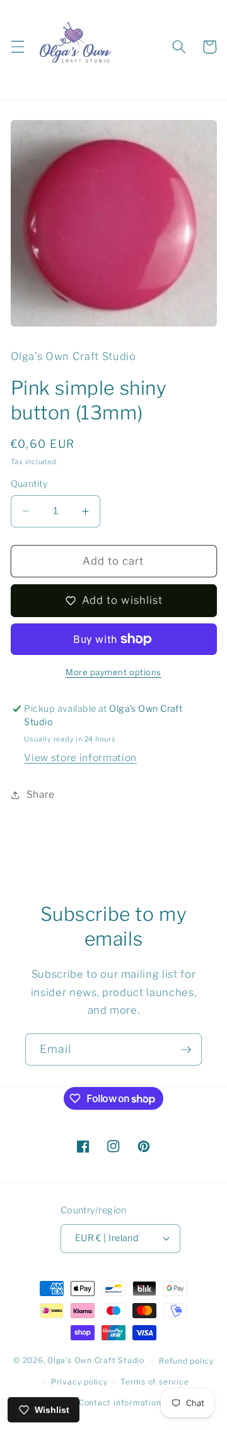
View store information (80, 758)
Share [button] (40, 794)
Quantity (29, 484)
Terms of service (154, 1381)
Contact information (120, 1402)
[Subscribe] (186, 1049)
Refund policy (186, 1361)
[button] (17, 47)
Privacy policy (79, 1381)
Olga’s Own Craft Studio (95, 1361)
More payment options (113, 672)
